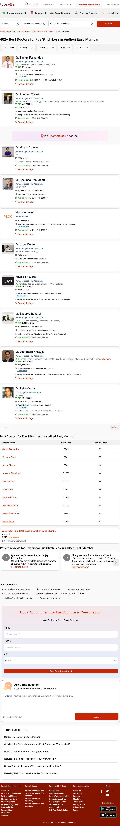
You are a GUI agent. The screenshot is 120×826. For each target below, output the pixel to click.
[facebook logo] (101, 792)
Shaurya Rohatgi (10, 505)
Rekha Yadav (8, 521)
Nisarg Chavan (9, 465)
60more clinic (22, 296)
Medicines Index (56, 804)
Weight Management (9, 804)
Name (7, 627)
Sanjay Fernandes (10, 449)
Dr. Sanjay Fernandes (29, 57)
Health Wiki (54, 791)
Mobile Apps (78, 799)
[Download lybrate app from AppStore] (108, 817)
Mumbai (11, 31)
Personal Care (7, 810)
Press (75, 810)
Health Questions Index (59, 796)
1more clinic (22, 76)
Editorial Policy (79, 807)
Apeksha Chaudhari (11, 473)
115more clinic (23, 227)
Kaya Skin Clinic (25, 276)
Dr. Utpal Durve (25, 244)
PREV (6, 427)
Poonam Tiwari (9, 457)
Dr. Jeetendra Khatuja (29, 352)
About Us (77, 791)
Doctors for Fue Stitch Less (43, 31)
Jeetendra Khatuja (10, 513)
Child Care (5, 813)
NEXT (113, 427)
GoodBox (5, 815)
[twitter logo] (107, 792)
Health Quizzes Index (58, 799)
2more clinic (22, 371)
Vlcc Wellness (24, 212)
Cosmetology (23, 31)
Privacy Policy (79, 804)
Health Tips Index (56, 793)
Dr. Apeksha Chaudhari (30, 180)
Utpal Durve (7, 489)
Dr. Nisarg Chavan (27, 147)
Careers (76, 796)
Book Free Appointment (89, 4)
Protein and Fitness (9, 796)
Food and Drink (7, 807)
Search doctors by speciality (32, 799)
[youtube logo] (107, 796)
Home (2, 31)
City (6, 654)
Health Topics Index (57, 802)
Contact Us (77, 793)
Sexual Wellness (8, 802)
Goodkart (5, 791)
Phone (7, 640)
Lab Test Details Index (58, 810)
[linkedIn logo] (113, 792)
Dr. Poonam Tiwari (27, 94)
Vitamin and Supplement (11, 793)
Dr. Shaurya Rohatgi (28, 313)
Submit (97, 717)
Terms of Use (78, 802)
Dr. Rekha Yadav (25, 388)
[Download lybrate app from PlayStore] (108, 811)
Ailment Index (55, 807)
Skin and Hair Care (9, 799)
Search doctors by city (34, 791)
